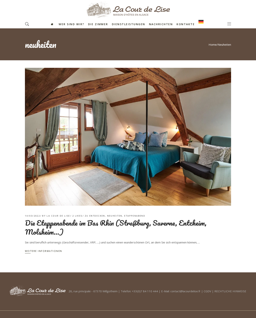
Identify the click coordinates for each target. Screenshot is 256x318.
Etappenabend (134, 215)
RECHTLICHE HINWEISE (230, 291)
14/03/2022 (32, 215)
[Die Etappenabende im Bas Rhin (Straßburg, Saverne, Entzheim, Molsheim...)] (128, 137)
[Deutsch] (202, 23)
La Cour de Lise (58, 215)
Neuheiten (114, 215)
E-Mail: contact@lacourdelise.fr (181, 291)
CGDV (207, 291)
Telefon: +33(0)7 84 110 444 (139, 291)
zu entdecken (95, 215)
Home (213, 44)
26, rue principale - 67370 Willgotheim (93, 291)
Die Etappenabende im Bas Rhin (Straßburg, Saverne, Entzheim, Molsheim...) (116, 227)
